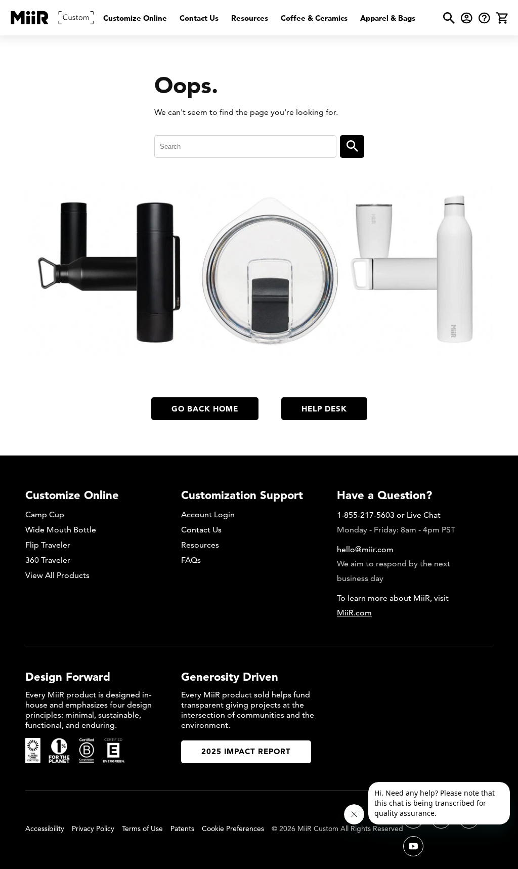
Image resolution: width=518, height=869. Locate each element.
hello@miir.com (365, 549)
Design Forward (67, 676)
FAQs (191, 560)
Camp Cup (44, 514)
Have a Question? (384, 495)
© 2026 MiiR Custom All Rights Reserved (337, 828)
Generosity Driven (229, 676)
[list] (259, 18)
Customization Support (242, 495)
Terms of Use (142, 828)
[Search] (352, 146)
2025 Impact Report (246, 751)
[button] (449, 18)
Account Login (208, 514)
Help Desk (324, 408)
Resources (249, 18)
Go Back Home (204, 408)
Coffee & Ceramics (314, 18)
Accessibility (44, 828)
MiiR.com (354, 612)
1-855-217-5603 (366, 515)
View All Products (57, 575)
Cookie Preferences (233, 828)
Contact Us (199, 18)
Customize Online (135, 18)
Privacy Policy (93, 828)
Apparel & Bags (387, 18)
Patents (182, 828)
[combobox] (245, 146)
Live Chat (424, 515)
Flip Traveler (47, 545)
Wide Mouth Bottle (60, 529)
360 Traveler (47, 560)
